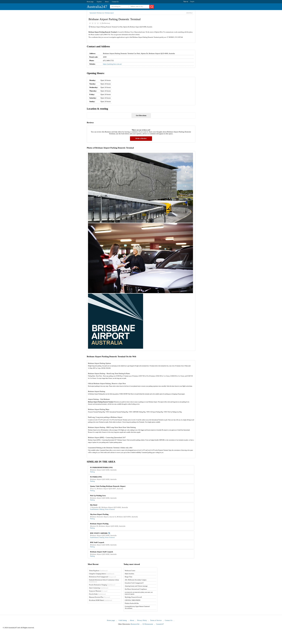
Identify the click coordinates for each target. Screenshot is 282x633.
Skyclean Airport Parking (99, 514)
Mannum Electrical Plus (99, 597)
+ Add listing (122, 620)
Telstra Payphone (98, 570)
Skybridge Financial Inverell (133, 597)
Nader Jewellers (129, 573)
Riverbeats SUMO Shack (100, 600)
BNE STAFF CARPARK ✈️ (100, 533)
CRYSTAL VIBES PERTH (132, 600)
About (107, 1)
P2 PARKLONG (96, 477)
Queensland (93, 13)
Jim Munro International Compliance (136, 589)
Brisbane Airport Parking (99, 524)
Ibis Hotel (93, 505)
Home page (90, 1)
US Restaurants (148, 624)
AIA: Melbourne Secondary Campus (135, 580)
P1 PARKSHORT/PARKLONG (101, 467)
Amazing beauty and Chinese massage (136, 586)
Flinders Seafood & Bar (132, 603)
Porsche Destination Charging (102, 585)
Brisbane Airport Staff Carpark (101, 552)
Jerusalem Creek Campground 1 (134, 583)
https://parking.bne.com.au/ (112, 64)
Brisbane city (100, 13)
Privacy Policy (142, 620)
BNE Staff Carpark (97, 542)
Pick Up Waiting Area (98, 495)
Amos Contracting (98, 588)
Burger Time (128, 577)
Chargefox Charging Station (101, 573)
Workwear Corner (130, 570)
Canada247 (160, 624)
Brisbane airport (109, 13)
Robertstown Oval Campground (102, 577)
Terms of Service (156, 620)
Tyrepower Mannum (98, 591)
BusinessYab (135, 624)
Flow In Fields (97, 594)
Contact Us (115, 1)
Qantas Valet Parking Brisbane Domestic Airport (107, 486)
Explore (99, 1)
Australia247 (97, 7)
